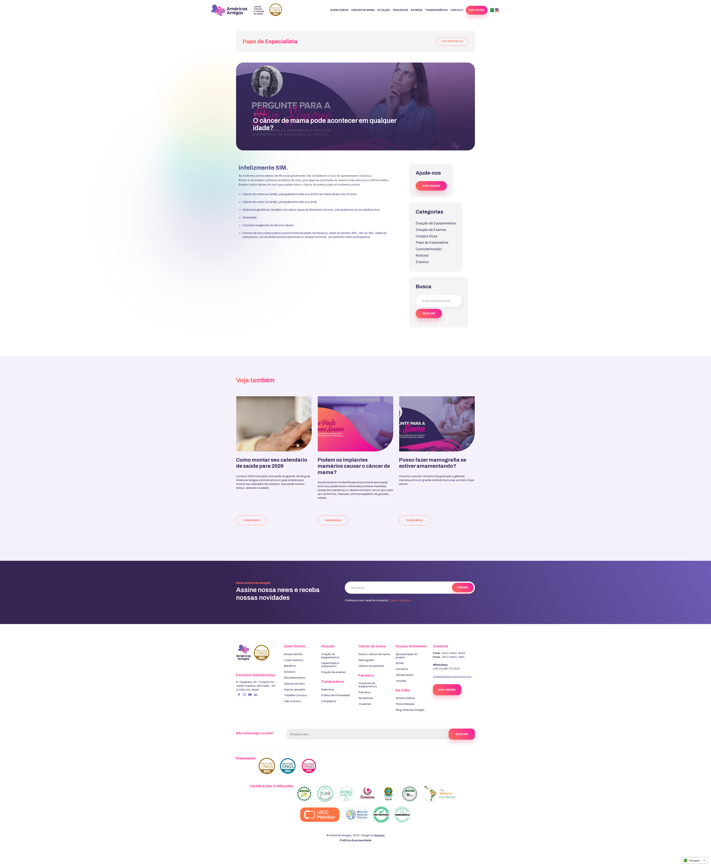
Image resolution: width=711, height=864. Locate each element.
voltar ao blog (452, 41)
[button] (339, 10)
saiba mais (251, 520)
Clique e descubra (400, 600)
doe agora (477, 10)
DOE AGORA (431, 185)
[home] (246, 10)
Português (694, 860)
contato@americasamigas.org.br (452, 676)
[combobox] (694, 860)
